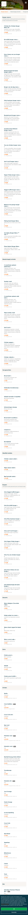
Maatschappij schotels (15, 11)
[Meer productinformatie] (20, 115)
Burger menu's (4, 11)
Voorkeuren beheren (5, 904)
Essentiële (14, 912)
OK (14, 909)
